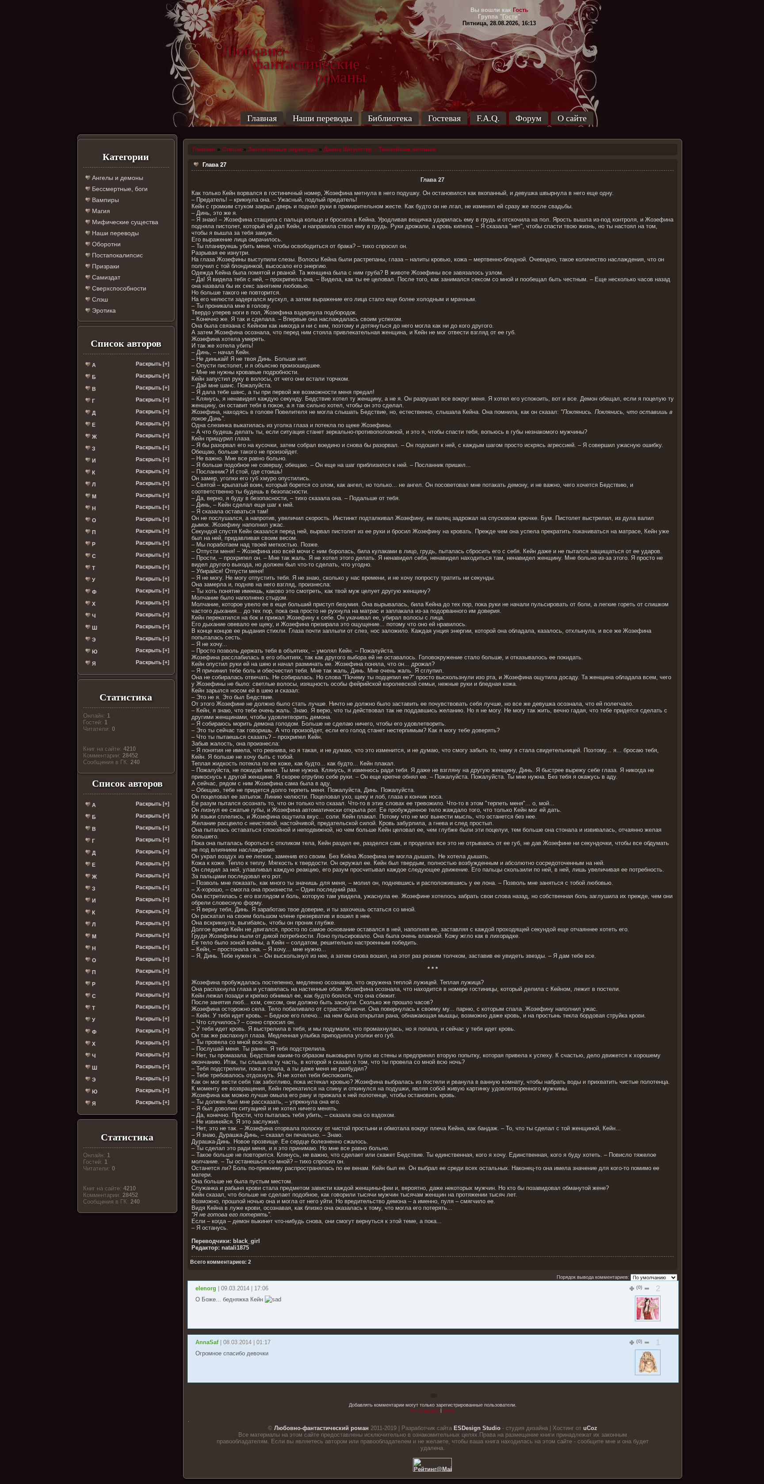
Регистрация (425, 1410)
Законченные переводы (282, 149)
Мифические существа (124, 222)
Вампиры (104, 199)
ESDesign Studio (477, 1428)
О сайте (572, 118)
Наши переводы (322, 118)
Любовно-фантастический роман (321, 1428)
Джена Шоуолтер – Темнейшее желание (380, 149)
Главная (262, 118)
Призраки (104, 266)
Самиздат (105, 277)
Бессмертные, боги (119, 188)
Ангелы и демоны (116, 177)
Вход (448, 1410)
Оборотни (105, 244)
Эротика (103, 310)
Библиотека (390, 118)
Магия (100, 210)
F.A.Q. (488, 118)
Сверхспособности (118, 288)
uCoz (590, 1428)
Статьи (231, 149)
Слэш (99, 299)
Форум (529, 118)
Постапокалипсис (116, 255)
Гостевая (444, 118)
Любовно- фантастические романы (294, 50)
